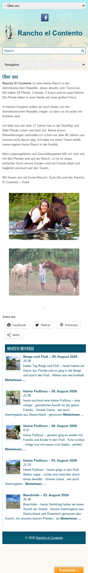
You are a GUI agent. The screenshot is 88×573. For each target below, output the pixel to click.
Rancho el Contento (49, 538)
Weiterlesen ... (15, 380)
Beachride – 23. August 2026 (46, 495)
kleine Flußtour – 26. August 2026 (50, 426)
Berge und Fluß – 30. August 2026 (50, 356)
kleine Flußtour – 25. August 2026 (50, 460)
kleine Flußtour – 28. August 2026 (50, 391)
